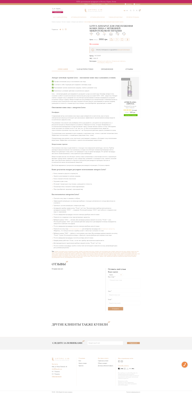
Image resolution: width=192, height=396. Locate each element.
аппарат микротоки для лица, (119, 251)
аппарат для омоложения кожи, (103, 251)
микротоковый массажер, (110, 255)
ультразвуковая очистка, (58, 257)
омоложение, (120, 255)
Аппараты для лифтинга (78, 17)
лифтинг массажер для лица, (101, 253)
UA (127, 10)
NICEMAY (97, 55)
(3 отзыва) (134, 110)
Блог (106, 4)
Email (110, 299)
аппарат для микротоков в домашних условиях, (67, 251)
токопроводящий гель (75, 229)
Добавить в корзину (130, 115)
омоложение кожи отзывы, (69, 256)
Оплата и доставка (96, 4)
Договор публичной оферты (105, 366)
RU (124, 10)
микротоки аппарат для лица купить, (68, 255)
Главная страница (56, 21)
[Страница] (136, 10)
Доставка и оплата (103, 358)
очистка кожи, (79, 256)
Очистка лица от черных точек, (99, 256)
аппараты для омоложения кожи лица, (91, 252)
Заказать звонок (57, 12)
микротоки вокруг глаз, (84, 255)
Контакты (55, 364)
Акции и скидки (83, 363)
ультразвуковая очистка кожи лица (73, 257)
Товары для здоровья (115, 17)
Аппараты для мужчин (97, 17)
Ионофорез (101, 62)
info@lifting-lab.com (57, 369)
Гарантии (81, 366)
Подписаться (133, 343)
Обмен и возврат (102, 363)
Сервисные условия (103, 361)
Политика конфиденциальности (133, 392)
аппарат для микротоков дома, (87, 251)
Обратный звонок (57, 376)
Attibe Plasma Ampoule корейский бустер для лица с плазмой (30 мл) (130, 103)
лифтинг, (73, 253)
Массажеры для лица (60, 17)
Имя (110, 291)
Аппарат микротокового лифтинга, (73, 252)
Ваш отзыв (111, 277)
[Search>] (130, 10)
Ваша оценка (113, 272)
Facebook (129, 4)
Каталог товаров (66, 21)
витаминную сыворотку (108, 229)
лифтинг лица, (79, 253)
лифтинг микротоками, (115, 253)
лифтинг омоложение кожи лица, (129, 253)
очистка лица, (87, 256)
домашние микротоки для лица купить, (111, 252)
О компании (82, 358)
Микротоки (108, 62)
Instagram (138, 4)
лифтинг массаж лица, (88, 253)
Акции (86, 4)
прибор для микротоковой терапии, (127, 256)
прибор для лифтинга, (112, 256)
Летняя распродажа (132, 17)
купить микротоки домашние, (63, 253)
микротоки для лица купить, (97, 255)
